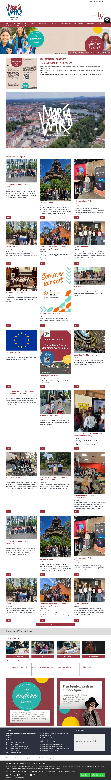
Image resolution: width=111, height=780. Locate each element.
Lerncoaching (68, 656)
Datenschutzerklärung (18, 777)
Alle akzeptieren (98, 775)
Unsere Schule (12, 638)
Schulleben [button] (90, 23)
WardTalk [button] (53, 23)
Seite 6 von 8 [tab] (60, 54)
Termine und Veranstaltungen (20, 631)
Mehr (8, 217)
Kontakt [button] (18, 25)
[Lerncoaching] (68, 647)
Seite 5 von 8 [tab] (57, 54)
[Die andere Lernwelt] (30, 702)
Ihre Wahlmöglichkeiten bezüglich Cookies (25, 763)
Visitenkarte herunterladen (14, 752)
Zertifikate (44, 730)
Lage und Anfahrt (80, 730)
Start (8, 23)
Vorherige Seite (3, 42)
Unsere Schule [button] (78, 23)
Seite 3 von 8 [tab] (51, 54)
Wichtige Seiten (13, 660)
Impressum (8, 777)
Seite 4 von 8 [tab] (54, 54)
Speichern (85, 775)
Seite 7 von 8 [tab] (63, 54)
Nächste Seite (107, 42)
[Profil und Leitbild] (17, 647)
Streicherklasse (93, 656)
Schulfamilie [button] (43, 23)
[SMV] (42, 647)
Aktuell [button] (32, 23)
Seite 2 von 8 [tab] (48, 54)
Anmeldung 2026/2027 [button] (20, 23)
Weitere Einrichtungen (49, 741)
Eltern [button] (100, 23)
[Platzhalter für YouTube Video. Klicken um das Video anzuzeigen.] (55, 120)
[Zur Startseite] (55, 12)
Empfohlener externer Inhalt (85, 741)
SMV (43, 656)
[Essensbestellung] (68, 669)
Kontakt (9, 730)
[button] (24, 26)
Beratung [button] (9, 25)
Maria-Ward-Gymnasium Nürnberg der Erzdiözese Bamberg (21, 734)
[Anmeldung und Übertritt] (17, 669)
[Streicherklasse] (93, 647)
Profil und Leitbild (17, 656)
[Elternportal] (93, 669)
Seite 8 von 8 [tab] (66, 54)
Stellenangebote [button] (65, 23)
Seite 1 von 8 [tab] (45, 54)
